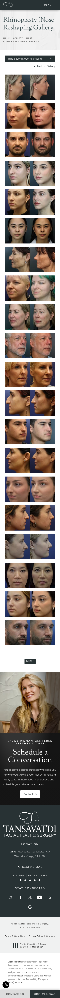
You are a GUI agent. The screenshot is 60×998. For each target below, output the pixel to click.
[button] (5, 984)
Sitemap (50, 936)
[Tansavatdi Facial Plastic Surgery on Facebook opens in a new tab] (20, 897)
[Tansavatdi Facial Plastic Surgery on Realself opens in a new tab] (49, 897)
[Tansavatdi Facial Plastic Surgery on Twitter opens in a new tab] (30, 897)
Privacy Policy (36, 936)
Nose (29, 38)
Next (30, 661)
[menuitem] (11, 897)
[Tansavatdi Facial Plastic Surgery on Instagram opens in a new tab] (11, 897)
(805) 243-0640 (16, 982)
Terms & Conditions (15, 936)
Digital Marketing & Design (33, 945)
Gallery (18, 38)
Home (6, 38)
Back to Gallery (45, 66)
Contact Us (30, 794)
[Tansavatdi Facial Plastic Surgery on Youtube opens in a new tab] (40, 897)
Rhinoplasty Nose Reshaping (21, 42)
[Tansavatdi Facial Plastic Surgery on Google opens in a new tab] (30, 907)
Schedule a (30, 752)
